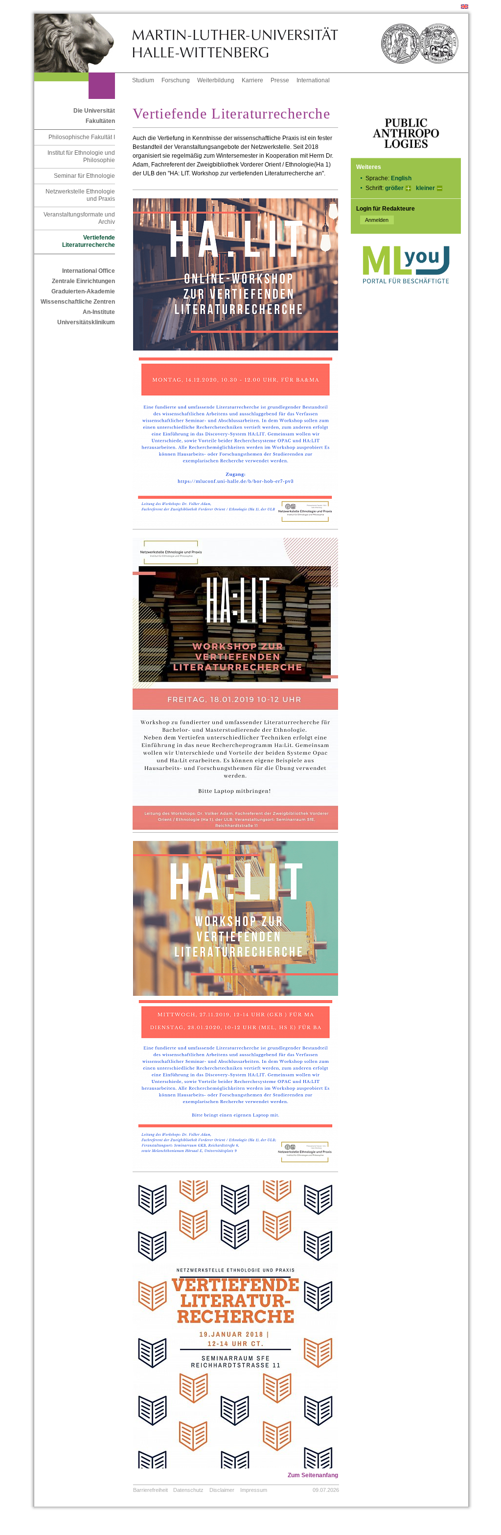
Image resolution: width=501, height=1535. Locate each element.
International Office (88, 270)
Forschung (175, 80)
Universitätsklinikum (86, 322)
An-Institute (99, 312)
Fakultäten (100, 121)
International (313, 80)
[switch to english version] (464, 6)
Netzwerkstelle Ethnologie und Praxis (80, 195)
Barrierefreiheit (150, 1490)
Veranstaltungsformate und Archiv (79, 218)
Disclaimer (221, 1490)
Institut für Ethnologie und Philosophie (81, 156)
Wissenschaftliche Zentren (78, 301)
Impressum (253, 1490)
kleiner (425, 188)
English (401, 178)
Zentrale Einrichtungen (83, 281)
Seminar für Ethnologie (84, 175)
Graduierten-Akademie (83, 291)
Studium (143, 80)
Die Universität (94, 110)
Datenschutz (188, 1490)
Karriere (252, 80)
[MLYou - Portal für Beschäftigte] (406, 293)
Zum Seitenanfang (313, 1475)
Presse (280, 80)
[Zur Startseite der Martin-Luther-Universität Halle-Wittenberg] (83, 43)
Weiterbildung (215, 80)
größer (394, 188)
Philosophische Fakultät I (81, 137)
